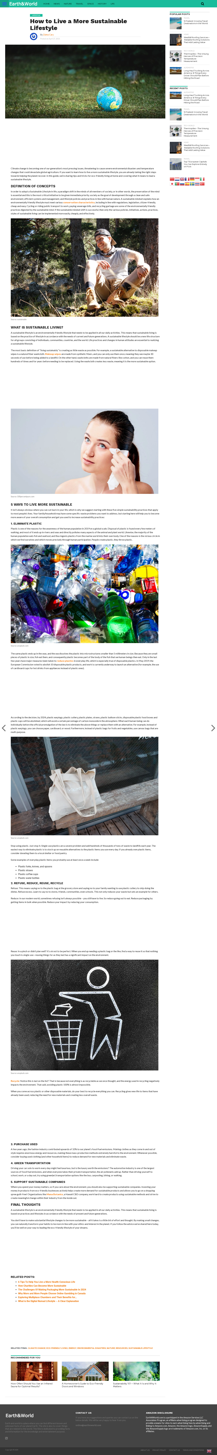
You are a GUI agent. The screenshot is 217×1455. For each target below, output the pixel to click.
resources (122, 1348)
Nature (68, 4)
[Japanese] (172, 183)
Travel (79, 4)
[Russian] (182, 183)
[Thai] (197, 183)
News (57, 4)
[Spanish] (187, 183)
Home (46, 4)
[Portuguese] (177, 183)
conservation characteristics (79, 202)
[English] (182, 178)
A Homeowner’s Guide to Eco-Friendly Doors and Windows (82, 1385)
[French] (187, 178)
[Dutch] (177, 178)
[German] (192, 178)
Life (113, 4)
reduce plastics (65, 660)
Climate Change (36, 1348)
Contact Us (174, 1450)
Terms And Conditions (193, 1450)
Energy (72, 1348)
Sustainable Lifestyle (140, 1348)
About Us (145, 1450)
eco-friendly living (57, 1348)
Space (90, 4)
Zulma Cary (48, 34)
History (102, 4)
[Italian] (202, 178)
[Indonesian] (197, 178)
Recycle (15, 1080)
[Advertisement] (85, 144)
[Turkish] (202, 183)
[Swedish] (192, 183)
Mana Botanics (55, 1194)
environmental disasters (91, 1348)
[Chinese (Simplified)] (172, 178)
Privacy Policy (159, 1450)
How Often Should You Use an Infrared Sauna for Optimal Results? (31, 1385)
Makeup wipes (53, 353)
